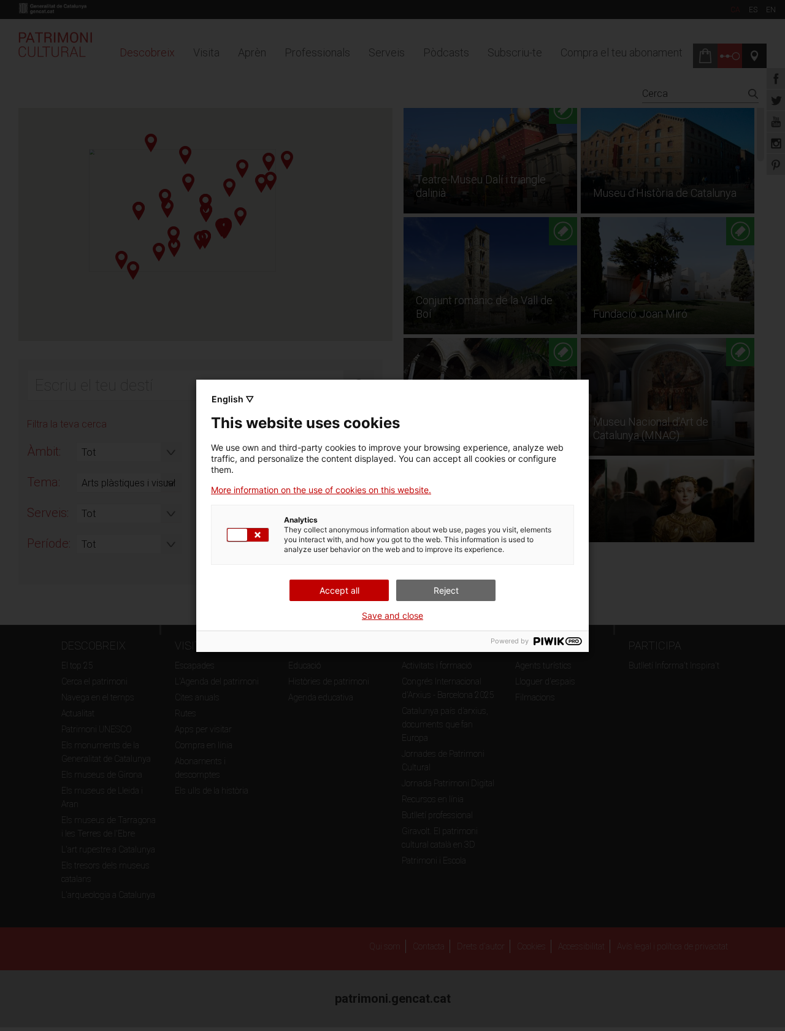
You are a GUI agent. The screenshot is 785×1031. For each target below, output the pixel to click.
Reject (446, 590)
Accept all (339, 590)
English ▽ (233, 399)
